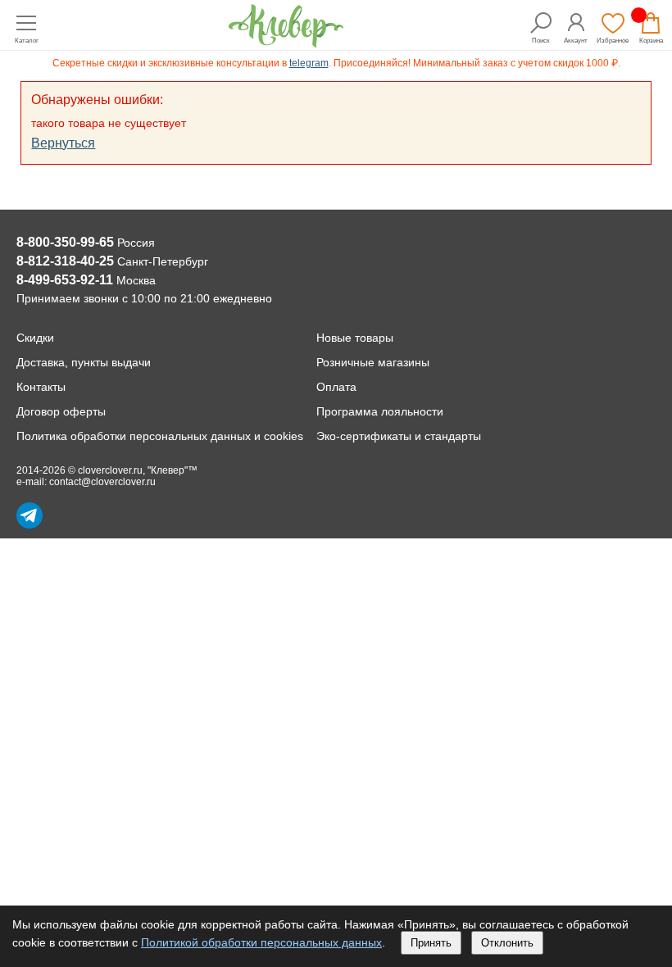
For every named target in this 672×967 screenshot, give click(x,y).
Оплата (336, 386)
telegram (309, 63)
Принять (431, 943)
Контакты (41, 386)
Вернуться (63, 143)
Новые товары (354, 337)
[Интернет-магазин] (286, 43)
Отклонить (507, 943)
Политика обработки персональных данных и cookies (159, 436)
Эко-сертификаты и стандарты (398, 436)
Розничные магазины (372, 362)
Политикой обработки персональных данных (261, 942)
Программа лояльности (379, 411)
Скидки (35, 337)
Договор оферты (61, 411)
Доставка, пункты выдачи (83, 362)
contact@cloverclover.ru (102, 482)
